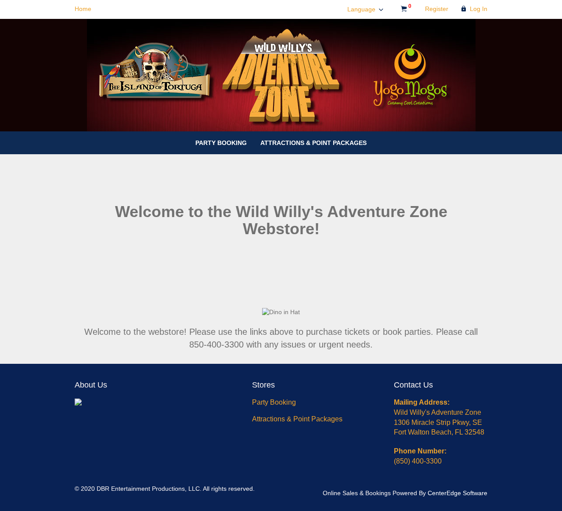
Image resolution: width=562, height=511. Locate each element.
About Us (91, 385)
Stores (263, 385)
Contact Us (413, 385)
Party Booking (221, 142)
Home (83, 8)
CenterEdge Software (457, 493)
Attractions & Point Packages (313, 142)
